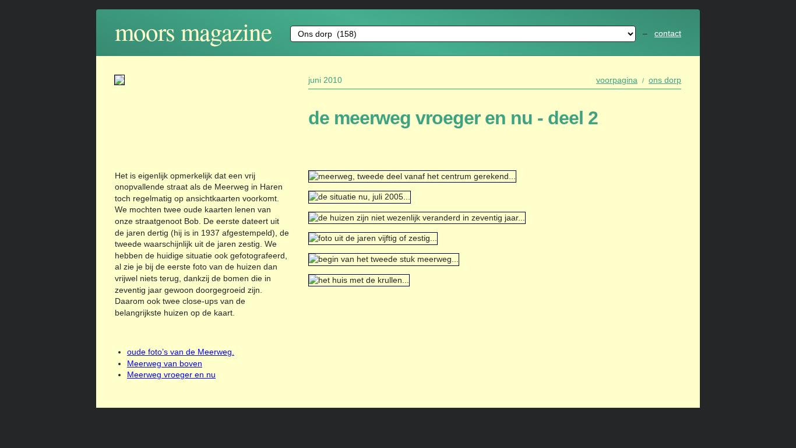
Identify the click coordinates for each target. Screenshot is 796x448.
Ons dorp (665, 80)
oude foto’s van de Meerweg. (180, 351)
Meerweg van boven (164, 363)
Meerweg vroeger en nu (171, 374)
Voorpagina (616, 80)
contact (667, 33)
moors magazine (193, 31)
